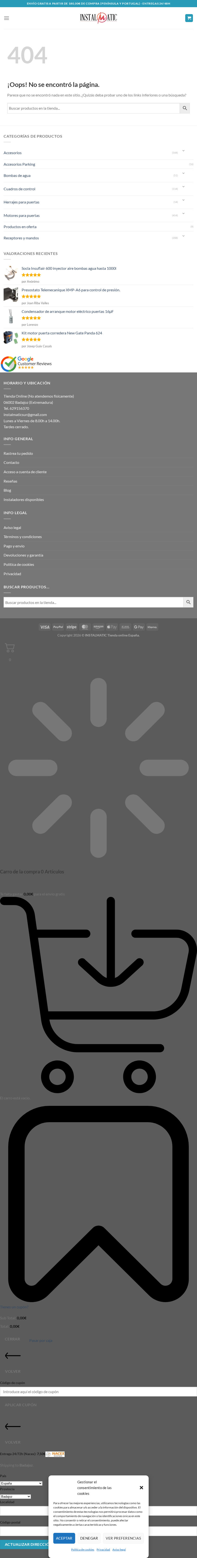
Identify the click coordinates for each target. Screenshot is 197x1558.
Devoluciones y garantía (23, 555)
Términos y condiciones (23, 536)
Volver (12, 1371)
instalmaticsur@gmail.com (25, 414)
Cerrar (12, 1339)
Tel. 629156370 (16, 408)
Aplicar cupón (21, 1405)
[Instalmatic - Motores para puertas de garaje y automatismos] (98, 18)
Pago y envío (14, 546)
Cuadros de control (19, 188)
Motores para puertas (22, 215)
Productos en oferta (20, 226)
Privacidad (103, 1549)
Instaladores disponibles (24, 499)
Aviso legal (119, 1549)
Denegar (89, 1538)
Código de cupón (12, 1383)
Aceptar (64, 1538)
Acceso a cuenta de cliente (25, 471)
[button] (141, 1487)
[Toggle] (184, 151)
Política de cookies (82, 1549)
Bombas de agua (17, 175)
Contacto (11, 462)
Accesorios (13, 152)
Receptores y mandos (21, 238)
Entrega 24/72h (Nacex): (22, 1454)
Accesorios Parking (19, 164)
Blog (7, 490)
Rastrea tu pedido (18, 453)
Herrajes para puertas (21, 202)
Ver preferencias (123, 1538)
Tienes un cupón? (14, 1307)
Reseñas (10, 481)
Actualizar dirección (29, 1544)
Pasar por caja (40, 1340)
